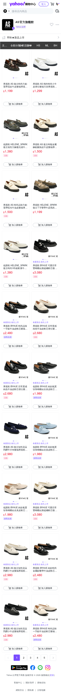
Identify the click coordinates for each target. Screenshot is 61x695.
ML (47, 45)
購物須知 (41, 682)
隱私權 (31, 689)
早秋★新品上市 (15, 37)
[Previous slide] (4, 63)
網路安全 (20, 689)
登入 (43, 4)
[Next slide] (27, 63)
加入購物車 (17, 103)
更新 (52, 675)
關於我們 (30, 682)
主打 (4, 45)
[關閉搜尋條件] (9, 11)
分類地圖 (41, 689)
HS (38, 45)
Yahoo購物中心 (22, 4)
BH (55, 45)
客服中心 (18, 682)
